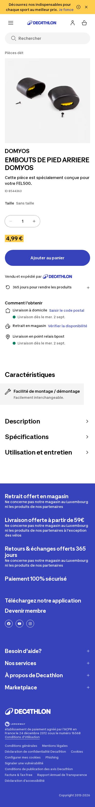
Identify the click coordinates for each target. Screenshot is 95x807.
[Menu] (11, 23)
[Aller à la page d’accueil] (41, 23)
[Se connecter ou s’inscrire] (72, 23)
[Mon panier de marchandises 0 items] (84, 23)
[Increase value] (34, 221)
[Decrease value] (11, 221)
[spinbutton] (22, 221)
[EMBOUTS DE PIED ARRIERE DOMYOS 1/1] (47, 100)
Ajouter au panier (47, 257)
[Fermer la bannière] (86, 7)
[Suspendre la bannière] (78, 7)
